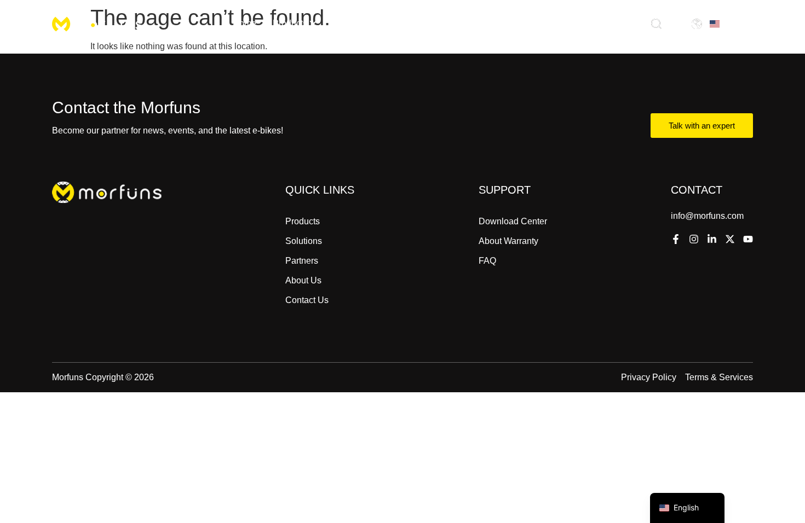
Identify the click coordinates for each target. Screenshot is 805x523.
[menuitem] (295, 23)
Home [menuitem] (244, 23)
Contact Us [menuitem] (539, 23)
